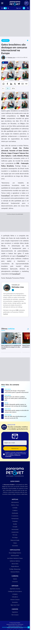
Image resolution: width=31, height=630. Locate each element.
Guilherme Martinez (15, 561)
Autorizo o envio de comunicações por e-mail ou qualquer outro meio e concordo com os (16, 454)
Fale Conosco (15, 614)
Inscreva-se (15, 448)
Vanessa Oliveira (15, 572)
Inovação (15, 526)
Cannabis (14, 507)
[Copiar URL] (26, 83)
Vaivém (15, 579)
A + (3, 88)
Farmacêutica (15, 518)
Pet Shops (15, 537)
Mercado (5, 40)
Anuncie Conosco (14, 599)
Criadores (14, 510)
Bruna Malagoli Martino (15, 553)
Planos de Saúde (15, 540)
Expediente (15, 612)
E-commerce (15, 516)
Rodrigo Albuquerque (14, 569)
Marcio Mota (15, 563)
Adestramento (15, 502)
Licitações (15, 594)
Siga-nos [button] (18, 8)
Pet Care (15, 535)
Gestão (15, 524)
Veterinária (15, 545)
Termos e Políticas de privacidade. (12, 455)
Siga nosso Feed (15, 605)
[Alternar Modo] (13, 88)
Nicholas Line (11, 57)
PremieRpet (5, 129)
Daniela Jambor (15, 555)
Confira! (5, 314)
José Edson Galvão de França (14, 558)
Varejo (15, 543)
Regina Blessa (15, 566)
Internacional (15, 529)
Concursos (15, 581)
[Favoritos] (24, 8)
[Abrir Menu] (4, 3)
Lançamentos (15, 532)
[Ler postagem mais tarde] (28, 40)
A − (8, 88)
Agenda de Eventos (15, 588)
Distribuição (15, 513)
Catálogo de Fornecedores (15, 591)
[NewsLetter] (26, 3)
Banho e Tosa (15, 505)
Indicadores (15, 597)
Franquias (14, 521)
